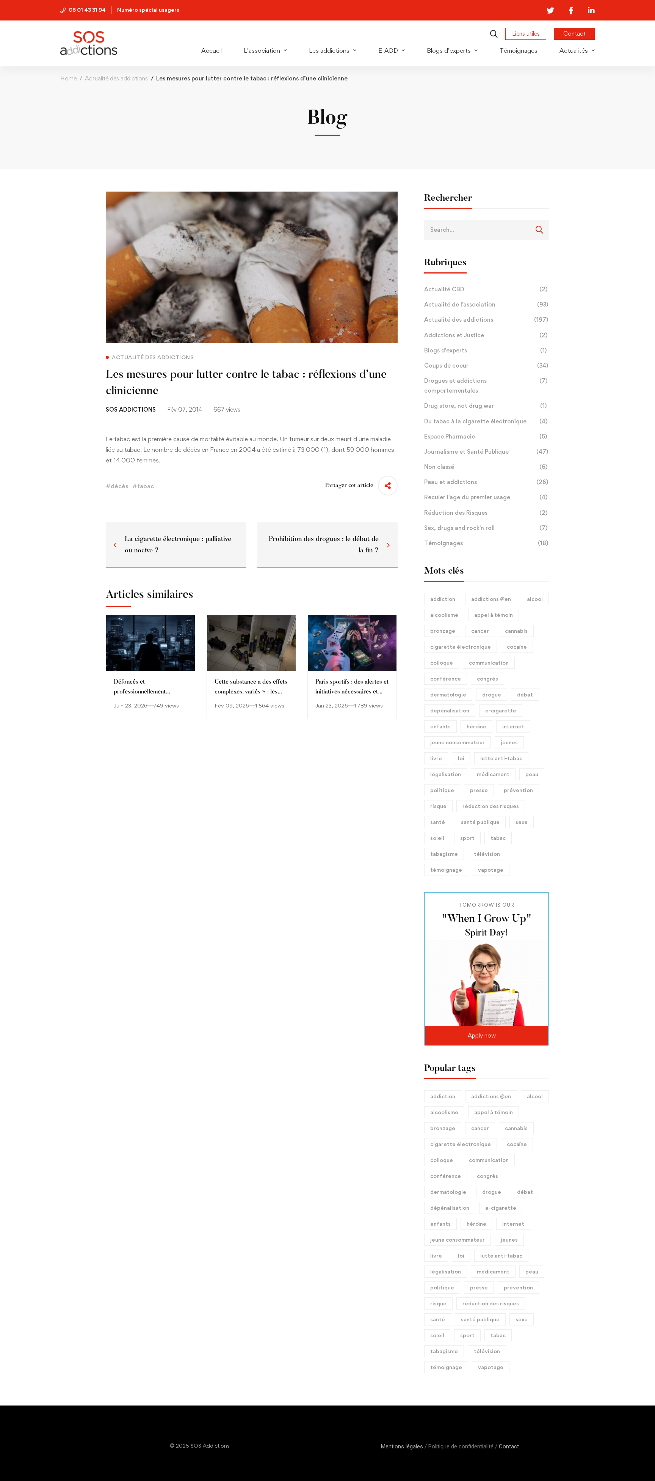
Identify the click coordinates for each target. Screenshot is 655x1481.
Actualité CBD (485, 289)
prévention (518, 790)
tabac (498, 838)
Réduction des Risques (485, 512)
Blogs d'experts (485, 350)
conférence (445, 678)
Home (68, 78)
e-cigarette (500, 710)
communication (489, 662)
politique (442, 790)
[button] (486, 1036)
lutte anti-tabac (501, 758)
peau (531, 774)
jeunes (509, 742)
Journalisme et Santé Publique (486, 451)
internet (513, 726)
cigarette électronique (460, 646)
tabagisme (444, 854)
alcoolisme (444, 615)
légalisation (445, 774)
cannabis (516, 630)
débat (525, 694)
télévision (487, 854)
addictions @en (491, 599)
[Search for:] (486, 229)
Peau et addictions (486, 482)
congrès (487, 678)
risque (438, 806)
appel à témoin (493, 615)
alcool (535, 599)
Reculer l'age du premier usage (485, 497)
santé (437, 822)
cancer (480, 630)
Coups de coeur (486, 365)
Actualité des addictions (116, 78)
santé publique (480, 822)
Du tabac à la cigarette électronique (485, 421)
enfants (440, 726)
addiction (442, 599)
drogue (491, 694)
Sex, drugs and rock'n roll (485, 527)
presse (479, 790)
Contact (509, 1446)
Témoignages (486, 543)
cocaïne (517, 646)
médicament (493, 774)
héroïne (476, 726)
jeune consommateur (457, 742)
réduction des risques (490, 806)
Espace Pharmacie (485, 436)
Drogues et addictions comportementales (485, 385)
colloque (441, 662)
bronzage (442, 630)
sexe (522, 822)
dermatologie (448, 694)
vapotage (490, 869)
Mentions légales (402, 1446)
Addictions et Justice (485, 335)
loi (461, 758)
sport (467, 838)
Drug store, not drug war (485, 405)
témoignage (446, 869)
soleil (437, 838)
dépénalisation (449, 710)
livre (436, 758)
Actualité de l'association (486, 304)
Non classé (485, 466)
